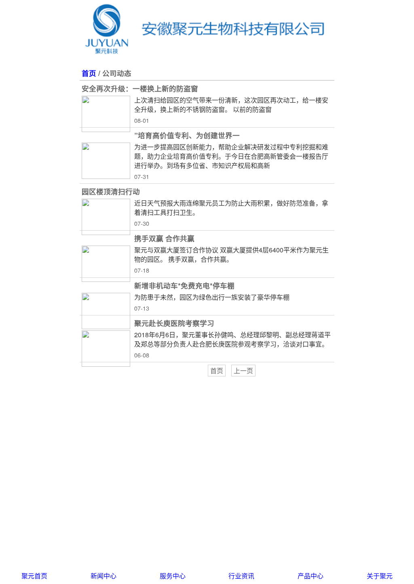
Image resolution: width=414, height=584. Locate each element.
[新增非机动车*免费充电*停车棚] (106, 311)
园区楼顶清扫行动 (111, 191)
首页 (89, 73)
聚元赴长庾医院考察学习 (174, 323)
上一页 (243, 370)
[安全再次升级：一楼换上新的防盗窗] (106, 114)
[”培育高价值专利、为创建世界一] (106, 161)
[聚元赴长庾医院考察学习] (106, 348)
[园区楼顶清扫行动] (106, 217)
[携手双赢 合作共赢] (106, 264)
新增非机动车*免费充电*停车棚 (184, 285)
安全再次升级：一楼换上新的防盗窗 (140, 88)
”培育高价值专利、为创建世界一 (187, 135)
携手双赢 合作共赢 (164, 238)
